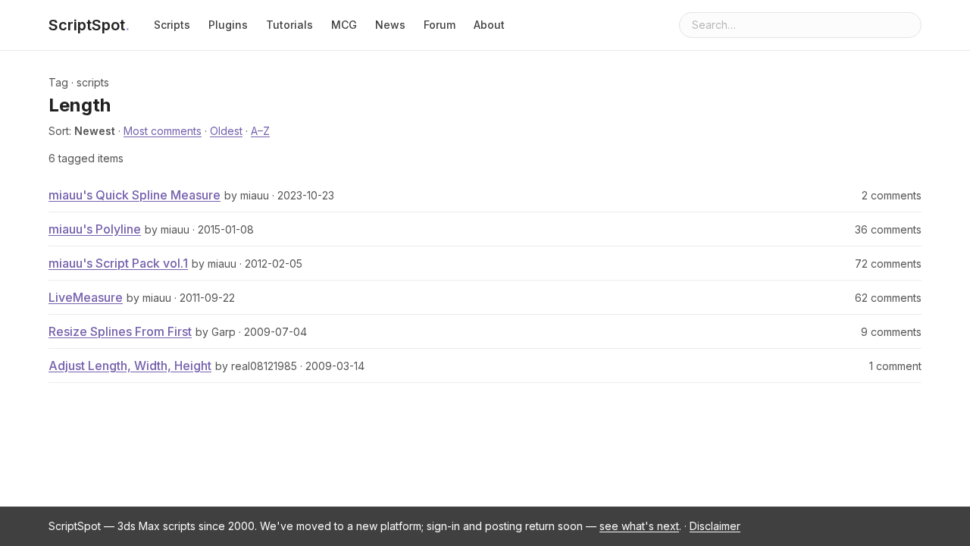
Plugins (228, 24)
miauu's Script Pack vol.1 (118, 263)
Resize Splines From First (120, 331)
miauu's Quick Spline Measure (134, 194)
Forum (439, 24)
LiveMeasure (85, 297)
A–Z (260, 130)
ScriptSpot (89, 25)
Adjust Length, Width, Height (129, 365)
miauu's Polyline (94, 229)
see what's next (639, 525)
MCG (344, 24)
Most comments (163, 130)
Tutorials (289, 24)
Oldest (226, 130)
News (390, 24)
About (489, 24)
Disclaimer (715, 525)
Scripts (172, 24)
